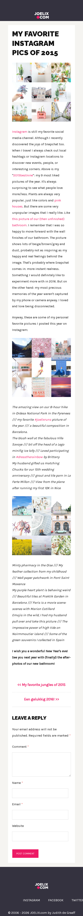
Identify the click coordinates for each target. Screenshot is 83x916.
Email (17, 804)
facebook (55, 900)
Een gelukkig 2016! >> (41, 699)
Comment (20, 747)
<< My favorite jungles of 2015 (41, 684)
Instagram (19, 132)
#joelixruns (42, 419)
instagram (31, 900)
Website (18, 826)
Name (17, 783)
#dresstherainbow (29, 457)
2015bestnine (23, 175)
